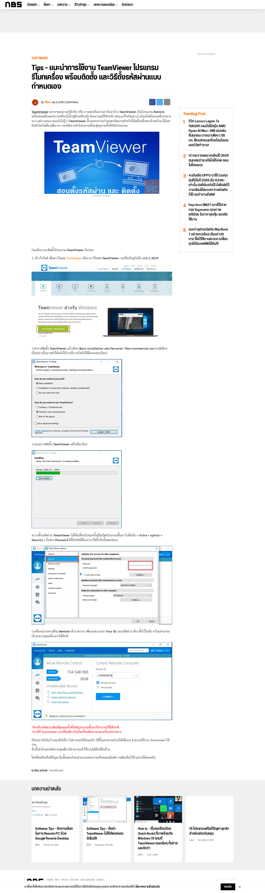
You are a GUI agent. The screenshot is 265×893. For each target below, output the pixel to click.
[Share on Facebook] (152, 102)
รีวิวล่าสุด (80, 4)
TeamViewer (74, 258)
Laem (191, 840)
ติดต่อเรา (127, 4)
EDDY (140, 854)
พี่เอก (47, 102)
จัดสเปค (32, 4)
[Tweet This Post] (159, 102)
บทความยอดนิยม (104, 4)
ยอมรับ (228, 887)
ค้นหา (47, 4)
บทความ (62, 4)
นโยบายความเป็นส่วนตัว (147, 887)
